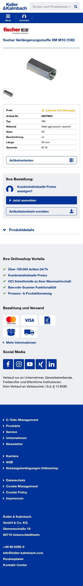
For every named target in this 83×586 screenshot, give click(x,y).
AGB (9, 462)
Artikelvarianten (21, 160)
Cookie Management (22, 486)
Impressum (15, 498)
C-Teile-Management (22, 420)
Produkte (13, 426)
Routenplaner (13, 559)
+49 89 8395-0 (13, 547)
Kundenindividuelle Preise (27, 275)
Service (11, 432)
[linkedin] (52, 364)
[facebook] (8, 364)
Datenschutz (15, 480)
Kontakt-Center (15, 565)
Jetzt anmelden (24, 200)
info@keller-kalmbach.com (23, 553)
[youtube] (30, 364)
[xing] (41, 364)
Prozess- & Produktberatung (30, 293)
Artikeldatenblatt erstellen (29, 211)
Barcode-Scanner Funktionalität (32, 287)
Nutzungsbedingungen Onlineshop (32, 468)
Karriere (12, 456)
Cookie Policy (16, 492)
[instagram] (19, 364)
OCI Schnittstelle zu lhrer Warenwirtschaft (39, 281)
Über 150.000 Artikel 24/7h (28, 269)
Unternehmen (16, 438)
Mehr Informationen (21, 342)
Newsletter (14, 444)
